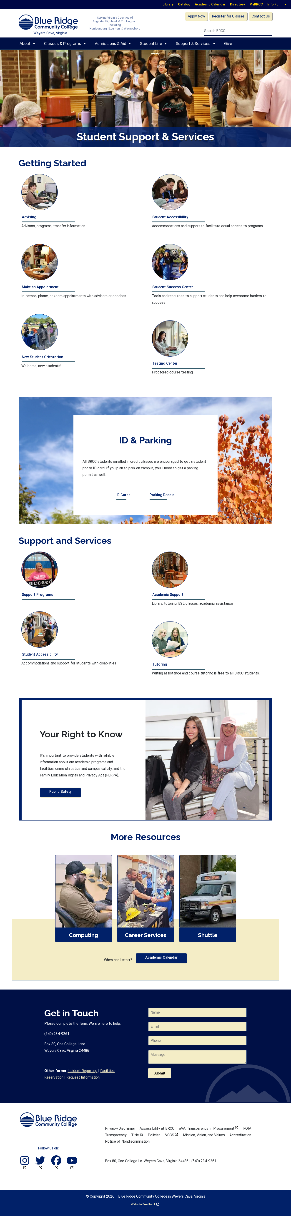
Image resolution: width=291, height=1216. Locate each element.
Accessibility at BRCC (157, 1128)
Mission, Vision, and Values (204, 1135)
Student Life (151, 43)
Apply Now (196, 16)
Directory (237, 4)
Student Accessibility (170, 217)
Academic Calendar (210, 4)
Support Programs (37, 594)
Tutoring (159, 664)
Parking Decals (162, 495)
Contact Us (261, 16)
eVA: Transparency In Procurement (208, 1128)
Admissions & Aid (110, 43)
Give (228, 43)
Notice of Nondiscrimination (127, 1141)
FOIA (247, 1128)
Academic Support (167, 594)
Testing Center (164, 363)
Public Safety (60, 791)
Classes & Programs (62, 43)
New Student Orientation (42, 357)
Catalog (184, 4)
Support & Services (193, 43)
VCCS (171, 1135)
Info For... (274, 4)
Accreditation (240, 1135)
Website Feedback (145, 1204)
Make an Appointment (40, 287)
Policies (154, 1135)
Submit (159, 1073)
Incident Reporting (82, 1071)
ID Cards (123, 495)
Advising (29, 217)
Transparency (116, 1135)
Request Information (83, 1077)
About (25, 43)
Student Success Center (172, 287)
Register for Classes (228, 16)
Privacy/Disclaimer (120, 1128)
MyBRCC (256, 4)
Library (168, 4)
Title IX (137, 1135)
